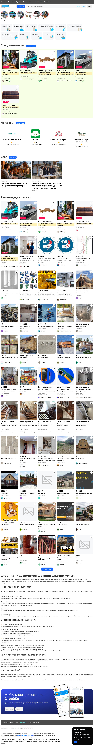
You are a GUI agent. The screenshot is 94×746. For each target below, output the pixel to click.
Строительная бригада (65, 331)
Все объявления (31, 46)
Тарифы (18, 2)
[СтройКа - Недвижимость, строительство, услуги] (6, 6)
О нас (16, 722)
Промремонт (63, 299)
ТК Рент (80, 80)
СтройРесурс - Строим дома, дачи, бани (70, 80)
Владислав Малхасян (65, 498)
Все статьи (13, 157)
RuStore (19, 709)
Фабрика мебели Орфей (11, 113)
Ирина (24, 362)
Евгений (43, 331)
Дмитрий (6, 529)
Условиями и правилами (7, 737)
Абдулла (62, 362)
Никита (61, 529)
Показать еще (47, 569)
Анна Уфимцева (8, 463)
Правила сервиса (22, 739)
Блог (11, 722)
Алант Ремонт (25, 266)
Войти (89, 6)
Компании (11, 2)
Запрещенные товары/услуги (17, 741)
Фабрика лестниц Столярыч (85, 397)
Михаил (43, 531)
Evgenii (7, 80)
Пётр (80, 498)
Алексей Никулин (8, 362)
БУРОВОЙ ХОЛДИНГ (83, 265)
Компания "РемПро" (46, 397)
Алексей (6, 395)
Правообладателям (32, 741)
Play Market (9, 709)
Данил (5, 564)
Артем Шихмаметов (46, 465)
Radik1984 (43, 498)
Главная (3, 2)
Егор (80, 362)
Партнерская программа (46, 741)
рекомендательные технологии (26, 735)
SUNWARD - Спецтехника (29, 79)
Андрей (80, 298)
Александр (25, 331)
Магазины (6, 722)
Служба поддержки (33, 722)
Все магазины (20, 123)
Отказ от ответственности (8, 739)
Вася (23, 394)
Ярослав (81, 562)
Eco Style (43, 80)
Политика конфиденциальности (38, 739)
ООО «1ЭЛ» (44, 265)
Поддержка (47, 2)
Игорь (24, 466)
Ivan (23, 498)
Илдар (5, 298)
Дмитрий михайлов (83, 463)
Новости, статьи (27, 2)
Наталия (24, 529)
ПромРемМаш (26, 299)
